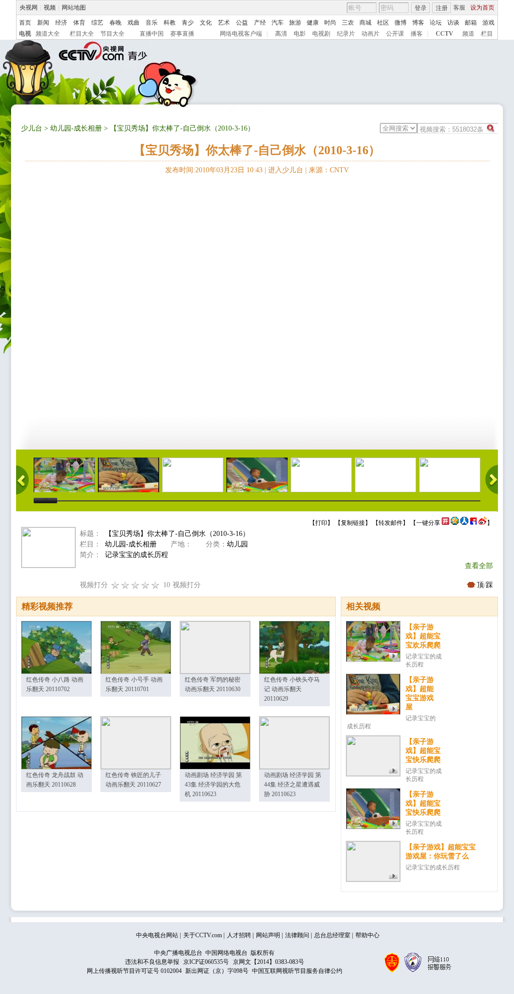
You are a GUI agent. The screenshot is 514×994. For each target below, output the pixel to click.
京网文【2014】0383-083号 (268, 961)
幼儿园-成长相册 (76, 128)
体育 (79, 22)
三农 (348, 22)
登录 (421, 8)
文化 (206, 22)
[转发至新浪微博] (482, 522)
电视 (25, 33)
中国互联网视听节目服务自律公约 (297, 970)
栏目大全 (82, 33)
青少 (188, 22)
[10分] (156, 585)
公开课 (395, 33)
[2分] (115, 585)
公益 (242, 22)
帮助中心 (367, 935)
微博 (401, 22)
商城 (365, 22)
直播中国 (152, 33)
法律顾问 (297, 935)
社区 (383, 22)
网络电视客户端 (241, 33)
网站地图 (74, 7)
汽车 (278, 22)
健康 (313, 22)
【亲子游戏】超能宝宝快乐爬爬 (423, 750)
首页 (25, 22)
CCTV (444, 33)
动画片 (370, 33)
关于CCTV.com (202, 935)
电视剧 (321, 33)
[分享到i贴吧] (473, 522)
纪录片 (346, 33)
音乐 (152, 22)
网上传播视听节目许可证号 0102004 (134, 970)
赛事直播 (182, 33)
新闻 (43, 22)
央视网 (29, 7)
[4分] (125, 585)
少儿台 (31, 128)
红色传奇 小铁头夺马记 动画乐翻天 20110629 (292, 689)
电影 (300, 33)
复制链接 (353, 522)
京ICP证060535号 (206, 961)
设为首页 (482, 7)
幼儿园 (237, 544)
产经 (260, 22)
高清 (281, 33)
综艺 (97, 22)
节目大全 (112, 33)
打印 (321, 522)
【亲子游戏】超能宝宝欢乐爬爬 (423, 636)
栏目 (487, 33)
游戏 (488, 22)
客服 (459, 7)
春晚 (115, 22)
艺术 (224, 22)
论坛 (436, 22)
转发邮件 (390, 522)
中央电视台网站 (157, 935)
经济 (61, 22)
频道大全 (48, 33)
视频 (50, 7)
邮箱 (471, 22)
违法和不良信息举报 (152, 961)
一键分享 (428, 522)
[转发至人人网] (464, 522)
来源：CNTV (329, 170)
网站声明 (268, 935)
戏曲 (133, 22)
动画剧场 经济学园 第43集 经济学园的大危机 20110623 (213, 784)
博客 (418, 22)
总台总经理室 (332, 935)
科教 (170, 22)
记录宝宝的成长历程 (433, 867)
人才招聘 (239, 935)
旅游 (295, 22)
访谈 (453, 22)
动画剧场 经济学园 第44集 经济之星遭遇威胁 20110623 (292, 784)
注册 (442, 8)
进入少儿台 (285, 170)
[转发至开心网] (445, 522)
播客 (417, 33)
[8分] (146, 585)
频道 (468, 33)
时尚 (330, 22)
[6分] (136, 585)
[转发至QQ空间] (455, 522)
